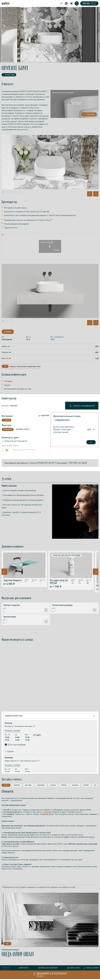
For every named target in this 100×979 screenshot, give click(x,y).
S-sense (7, 332)
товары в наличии (92, 968)
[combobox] (50, 716)
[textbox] (13, 716)
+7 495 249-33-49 (47, 814)
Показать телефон (12, 730)
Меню (86, 3)
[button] (3, 192)
